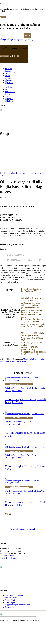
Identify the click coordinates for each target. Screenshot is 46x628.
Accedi (3, 17)
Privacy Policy (11, 598)
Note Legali (10, 602)
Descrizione (15, 254)
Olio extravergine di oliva (15, 361)
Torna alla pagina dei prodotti (23, 529)
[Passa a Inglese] (9, 80)
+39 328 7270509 (7, 556)
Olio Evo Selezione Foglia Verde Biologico (22, 388)
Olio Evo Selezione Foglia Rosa (13, 173)
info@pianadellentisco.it (10, 558)
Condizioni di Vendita (14, 595)
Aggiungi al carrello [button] (19, 384)
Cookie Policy (11, 600)
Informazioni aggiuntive (25, 260)
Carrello (4, 56)
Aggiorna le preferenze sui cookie (18, 605)
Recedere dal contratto (14, 607)
